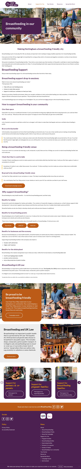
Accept (60, 466)
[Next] (79, 382)
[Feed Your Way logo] (12, 4)
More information (68, 466)
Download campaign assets (13, 186)
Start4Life (8, 225)
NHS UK (32, 225)
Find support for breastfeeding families (66, 394)
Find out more (11, 356)
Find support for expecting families (39, 392)
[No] (79, 466)
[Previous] (1, 382)
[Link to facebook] (53, 406)
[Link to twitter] (61, 406)
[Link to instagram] (57, 406)
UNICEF (20, 225)
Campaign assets (14, 315)
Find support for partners (12, 394)
